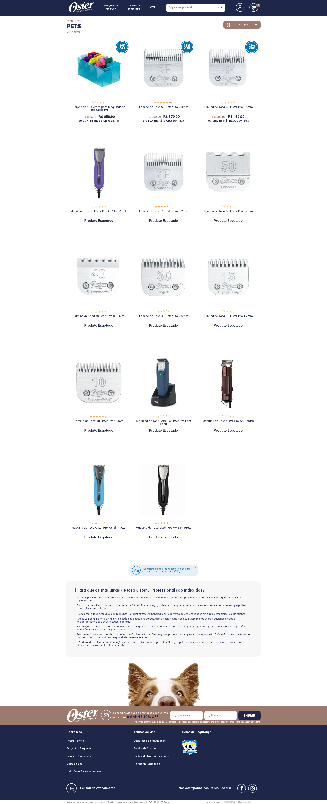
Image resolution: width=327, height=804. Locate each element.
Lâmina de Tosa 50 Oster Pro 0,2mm (228, 211)
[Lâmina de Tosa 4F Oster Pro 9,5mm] (228, 68)
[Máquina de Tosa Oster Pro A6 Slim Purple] (99, 172)
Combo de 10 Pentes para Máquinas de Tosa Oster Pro (98, 108)
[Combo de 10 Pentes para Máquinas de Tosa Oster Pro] (99, 68)
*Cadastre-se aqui (153, 569)
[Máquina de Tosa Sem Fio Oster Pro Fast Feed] (163, 382)
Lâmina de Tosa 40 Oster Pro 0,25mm (99, 316)
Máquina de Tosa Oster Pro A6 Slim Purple (98, 211)
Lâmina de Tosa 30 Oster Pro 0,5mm (163, 316)
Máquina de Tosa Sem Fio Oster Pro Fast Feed (163, 423)
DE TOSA (111, 8)
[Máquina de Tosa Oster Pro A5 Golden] (228, 382)
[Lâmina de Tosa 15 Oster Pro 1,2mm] (228, 277)
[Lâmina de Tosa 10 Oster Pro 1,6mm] (99, 382)
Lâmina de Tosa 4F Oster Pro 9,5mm (228, 107)
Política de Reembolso (147, 764)
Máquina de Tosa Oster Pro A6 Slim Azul (99, 527)
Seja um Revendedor (78, 756)
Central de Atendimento (97, 788)
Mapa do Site (74, 764)
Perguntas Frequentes (79, 748)
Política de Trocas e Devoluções (152, 756)
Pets (79, 21)
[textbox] (196, 7)
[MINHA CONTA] (240, 8)
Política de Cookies (145, 748)
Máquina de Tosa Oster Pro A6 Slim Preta (163, 527)
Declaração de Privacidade (178, 722)
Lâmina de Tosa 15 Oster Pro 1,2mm (228, 316)
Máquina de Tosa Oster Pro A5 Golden (228, 421)
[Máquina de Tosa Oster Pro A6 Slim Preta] (163, 489)
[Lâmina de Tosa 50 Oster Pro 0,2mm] (228, 172)
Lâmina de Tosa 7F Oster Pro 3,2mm (163, 211)
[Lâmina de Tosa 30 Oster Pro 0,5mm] (163, 277)
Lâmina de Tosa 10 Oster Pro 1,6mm (98, 421)
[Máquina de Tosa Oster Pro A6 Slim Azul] (99, 489)
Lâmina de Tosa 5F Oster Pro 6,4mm (163, 107)
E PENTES (134, 8)
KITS (152, 7)
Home (69, 21)
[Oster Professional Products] (81, 7)
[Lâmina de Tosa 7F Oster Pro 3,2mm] (163, 172)
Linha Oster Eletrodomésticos (83, 771)
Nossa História (75, 741)
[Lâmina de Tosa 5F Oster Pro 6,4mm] (163, 68)
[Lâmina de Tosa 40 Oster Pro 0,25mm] (99, 277)
